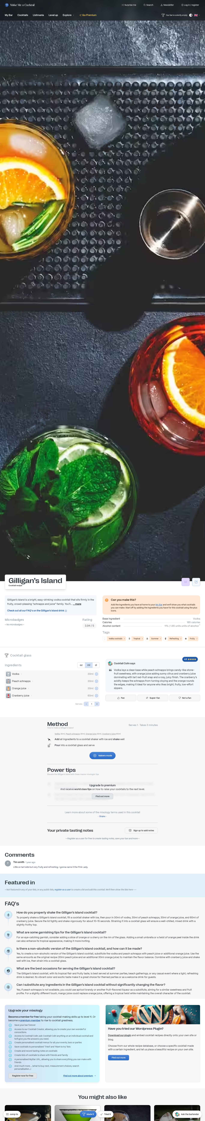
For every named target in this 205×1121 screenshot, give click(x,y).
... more (77, 604)
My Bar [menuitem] (9, 15)
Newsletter (168, 5)
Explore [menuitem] (67, 15)
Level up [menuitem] (53, 15)
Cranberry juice (20, 695)
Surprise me (130, 5)
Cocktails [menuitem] (22, 15)
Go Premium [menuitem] (89, 15)
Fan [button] (123, 698)
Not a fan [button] (186, 698)
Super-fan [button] (155, 698)
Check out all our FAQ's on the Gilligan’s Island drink (36, 610)
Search (149, 5)
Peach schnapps (21, 681)
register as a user (62, 889)
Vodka (15, 674)
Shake (102, 816)
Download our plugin (119, 1035)
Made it (90, 1114)
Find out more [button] (102, 796)
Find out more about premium (78, 1075)
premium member (30, 1020)
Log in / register (191, 5)
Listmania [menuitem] (38, 15)
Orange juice (19, 688)
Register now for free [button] (22, 1075)
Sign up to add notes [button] (143, 830)
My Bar (158, 604)
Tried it (107, 1114)
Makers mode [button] (105, 755)
